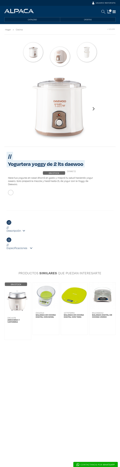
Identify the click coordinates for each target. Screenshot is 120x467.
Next (94, 107)
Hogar (8, 29)
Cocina (19, 29)
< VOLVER (111, 29)
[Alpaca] (19, 11)
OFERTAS (88, 19)
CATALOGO (32, 19)
